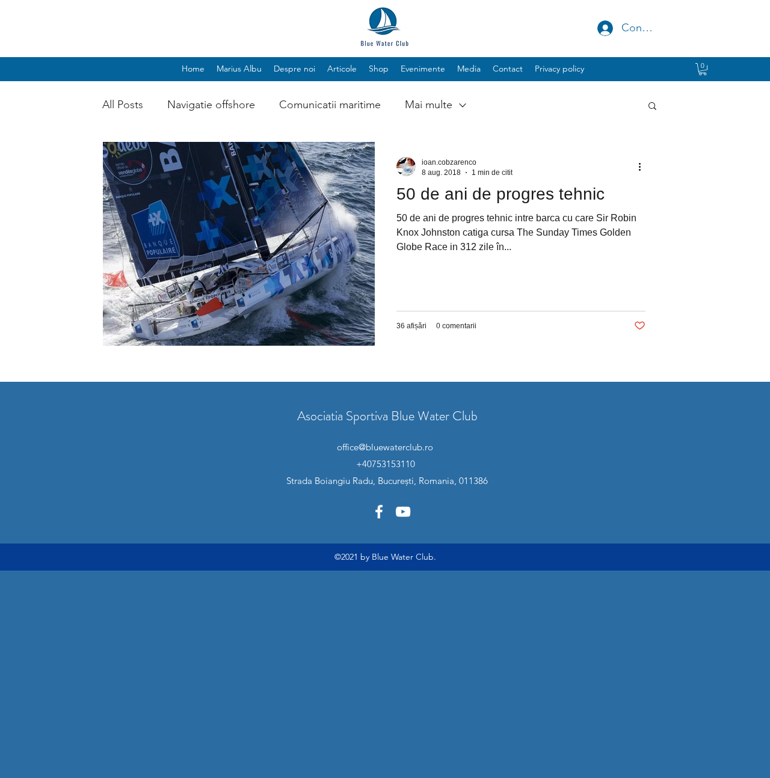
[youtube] (403, 512)
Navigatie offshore (211, 104)
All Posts (122, 104)
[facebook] (379, 512)
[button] (423, 69)
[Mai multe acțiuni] (643, 166)
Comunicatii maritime (330, 104)
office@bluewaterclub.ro (385, 447)
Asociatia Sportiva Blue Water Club (387, 415)
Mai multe (428, 104)
